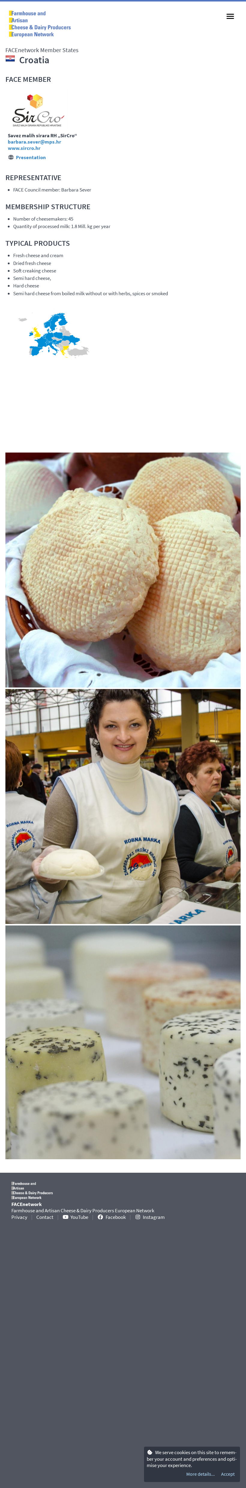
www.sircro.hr (24, 148)
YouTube (79, 1217)
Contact (44, 1217)
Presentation (31, 157)
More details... (200, 1474)
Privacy (19, 1217)
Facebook (116, 1217)
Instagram (154, 1217)
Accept (228, 1474)
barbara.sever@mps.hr (34, 141)
